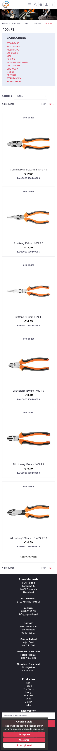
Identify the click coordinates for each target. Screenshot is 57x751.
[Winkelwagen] (40, 4)
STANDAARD (13, 43)
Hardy (28, 692)
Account (46, 4)
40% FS (11, 59)
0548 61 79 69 (28, 611)
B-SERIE (11, 72)
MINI (9, 56)
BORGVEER (12, 53)
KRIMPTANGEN (14, 81)
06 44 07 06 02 (28, 670)
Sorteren (7, 95)
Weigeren (24, 740)
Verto (28, 698)
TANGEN (37, 23)
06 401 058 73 (28, 632)
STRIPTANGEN (14, 78)
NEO (27, 23)
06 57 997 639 (28, 658)
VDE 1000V (12, 68)
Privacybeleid (24, 745)
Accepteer (24, 734)
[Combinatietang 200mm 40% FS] (28, 148)
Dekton (28, 701)
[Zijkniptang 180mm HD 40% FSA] (28, 516)
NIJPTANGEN (13, 46)
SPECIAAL (11, 75)
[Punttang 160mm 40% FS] (28, 221)
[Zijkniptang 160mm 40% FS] (28, 369)
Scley (28, 705)
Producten (16, 23)
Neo (28, 682)
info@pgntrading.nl (28, 614)
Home (5, 23)
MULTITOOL (13, 49)
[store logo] (5, 4)
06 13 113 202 (28, 645)
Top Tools (28, 689)
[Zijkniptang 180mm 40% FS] (28, 443)
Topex (28, 686)
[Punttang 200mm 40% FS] (28, 295)
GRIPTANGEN (13, 65)
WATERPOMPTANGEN (17, 62)
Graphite (28, 695)
